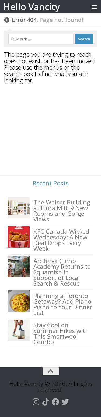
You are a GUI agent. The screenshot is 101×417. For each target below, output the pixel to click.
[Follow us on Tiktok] (46, 402)
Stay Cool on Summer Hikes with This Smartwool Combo (61, 333)
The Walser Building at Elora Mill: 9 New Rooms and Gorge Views (61, 210)
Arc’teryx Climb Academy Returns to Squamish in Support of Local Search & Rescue (62, 272)
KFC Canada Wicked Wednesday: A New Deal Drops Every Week (61, 240)
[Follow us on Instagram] (36, 402)
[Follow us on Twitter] (65, 402)
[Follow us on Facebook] (55, 402)
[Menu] (94, 6)
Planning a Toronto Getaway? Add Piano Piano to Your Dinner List (62, 304)
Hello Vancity (32, 7)
